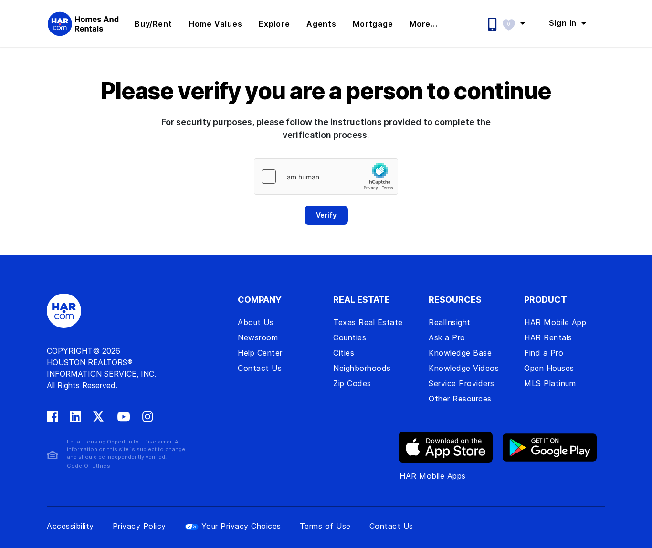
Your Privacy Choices (241, 526)
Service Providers (461, 383)
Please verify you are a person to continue (326, 91)
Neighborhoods (362, 368)
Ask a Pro (447, 337)
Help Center (260, 353)
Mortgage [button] (373, 24)
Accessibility (70, 526)
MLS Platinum (550, 383)
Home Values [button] (215, 24)
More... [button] (424, 24)
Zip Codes (352, 383)
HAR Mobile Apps (433, 476)
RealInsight (450, 322)
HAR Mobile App (555, 322)
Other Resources (460, 398)
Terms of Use (325, 526)
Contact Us (260, 368)
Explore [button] (274, 24)
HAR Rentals (548, 337)
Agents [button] (321, 24)
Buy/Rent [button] (153, 24)
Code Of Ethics (88, 466)
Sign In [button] (564, 23)
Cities (343, 353)
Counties (349, 337)
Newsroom (258, 337)
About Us (255, 322)
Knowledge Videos (464, 368)
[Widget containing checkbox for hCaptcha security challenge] (326, 176)
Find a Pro (543, 353)
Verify (326, 215)
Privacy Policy (139, 526)
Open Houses (549, 368)
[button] (518, 23)
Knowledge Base (460, 353)
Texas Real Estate (368, 322)
